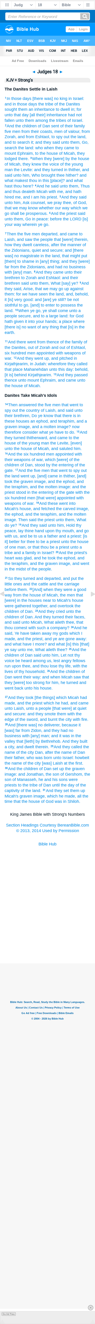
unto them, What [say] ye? (54, 283)
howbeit (82, 757)
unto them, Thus (75, 186)
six (7, 353)
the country (29, 410)
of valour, (72, 131)
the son (52, 774)
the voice (50, 164)
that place (14, 369)
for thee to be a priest (40, 541)
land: (63, 316)
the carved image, (72, 508)
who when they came (54, 148)
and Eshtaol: (49, 277)
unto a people (38, 708)
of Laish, (48, 410)
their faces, (75, 617)
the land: (26, 148)
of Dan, (27, 465)
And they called (68, 747)
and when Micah (57, 677)
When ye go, (30, 310)
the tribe (45, 104)
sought (11, 109)
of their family (72, 126)
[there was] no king (50, 98)
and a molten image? (51, 426)
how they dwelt (18, 245)
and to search (17, 142)
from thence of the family (60, 342)
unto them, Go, (75, 142)
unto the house (75, 541)
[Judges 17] (6, 604)
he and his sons (53, 779)
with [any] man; (36, 736)
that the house (27, 801)
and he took (45, 558)
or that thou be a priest (48, 547)
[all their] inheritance (48, 115)
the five (44, 405)
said (81, 213)
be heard (23, 660)
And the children (22, 126)
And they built (74, 741)
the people (43, 239)
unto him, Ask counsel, (25, 202)
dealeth (28, 191)
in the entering (40, 492)
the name (13, 763)
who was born (39, 757)
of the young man (33, 443)
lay (21, 531)
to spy (56, 136)
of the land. (31, 790)
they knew (32, 164)
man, (22, 547)
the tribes (57, 120)
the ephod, (14, 514)
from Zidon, (31, 730)
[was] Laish (52, 763)
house (77, 600)
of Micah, (67, 153)
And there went (22, 342)
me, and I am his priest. (36, 197)
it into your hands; (41, 321)
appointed (45, 353)
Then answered (22, 405)
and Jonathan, (31, 774)
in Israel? (45, 552)
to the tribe (28, 785)
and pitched (62, 358)
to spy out (78, 470)
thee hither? (67, 175)
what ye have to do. (57, 432)
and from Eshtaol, (34, 136)
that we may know (21, 208)
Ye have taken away (33, 633)
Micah (42, 191)
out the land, (75, 136)
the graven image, (30, 481)
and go (82, 531)
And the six (18, 454)
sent (55, 126)
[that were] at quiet (69, 708)
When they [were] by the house (60, 158)
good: (28, 299)
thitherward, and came (47, 437)
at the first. (73, 763)
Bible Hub (47, 844)
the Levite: (23, 169)
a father (51, 536)
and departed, (49, 578)
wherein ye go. (35, 224)
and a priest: (70, 536)
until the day (63, 785)
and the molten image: (50, 487)
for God (76, 316)
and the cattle (35, 584)
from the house (27, 595)
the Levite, (59, 443)
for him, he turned (62, 682)
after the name (58, 752)
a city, (10, 747)
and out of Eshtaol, (68, 347)
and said (65, 410)
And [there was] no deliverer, (34, 725)
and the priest (29, 703)
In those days (19, 98)
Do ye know (42, 415)
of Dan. (27, 611)
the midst (17, 569)
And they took (20, 697)
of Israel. (75, 120)
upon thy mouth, (60, 531)
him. (78, 448)
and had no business (66, 267)
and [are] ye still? (50, 299)
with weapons (68, 353)
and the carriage (64, 584)
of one (10, 547)
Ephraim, (25, 153)
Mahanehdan (36, 369)
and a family (25, 552)
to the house (46, 153)
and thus (13, 191)
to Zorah (29, 277)
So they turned (21, 578)
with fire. (80, 719)
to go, (24, 305)
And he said (48, 186)
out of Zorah (39, 347)
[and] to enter (42, 305)
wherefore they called (67, 364)
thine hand (34, 531)
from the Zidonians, (28, 267)
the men (67, 595)
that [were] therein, (71, 239)
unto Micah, (32, 622)
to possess (66, 305)
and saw (24, 239)
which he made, (61, 796)
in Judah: (38, 364)
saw (77, 677)
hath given (14, 321)
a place (65, 321)
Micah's (11, 796)
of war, (38, 459)
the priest (46, 519)
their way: (32, 677)
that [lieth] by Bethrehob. (38, 741)
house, (26, 508)
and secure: (15, 714)
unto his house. (38, 688)
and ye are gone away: (66, 639)
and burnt (48, 719)
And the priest (64, 213)
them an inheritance (36, 109)
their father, (15, 757)
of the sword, (27, 719)
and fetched (44, 508)
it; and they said (45, 142)
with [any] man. (19, 272)
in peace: (40, 219)
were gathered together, (26, 606)
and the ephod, (62, 481)
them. (23, 589)
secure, (25, 316)
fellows (79, 660)
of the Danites (67, 104)
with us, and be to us (24, 536)
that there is (65, 415)
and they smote (41, 714)
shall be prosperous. (29, 213)
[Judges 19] (89, 604)
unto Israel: (63, 757)
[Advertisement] (47, 940)
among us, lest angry (52, 660)
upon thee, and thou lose (34, 666)
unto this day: (61, 369)
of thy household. (30, 671)
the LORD (72, 219)
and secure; (53, 250)
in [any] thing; (48, 261)
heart (9, 558)
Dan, (39, 752)
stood (40, 465)
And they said (73, 197)
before (56, 219)
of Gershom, (71, 774)
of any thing (48, 327)
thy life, (65, 666)
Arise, (28, 288)
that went (70, 405)
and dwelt (25, 747)
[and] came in (49, 476)
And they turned (49, 617)
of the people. (39, 569)
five (8, 131)
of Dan (44, 126)
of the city (25, 752)
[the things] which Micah (57, 697)
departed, (50, 234)
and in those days (21, 104)
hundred (18, 353)
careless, (41, 245)
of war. (28, 503)
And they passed (72, 375)
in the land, (51, 256)
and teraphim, (62, 421)
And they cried (51, 611)
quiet (36, 250)
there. (23, 158)
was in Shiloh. (67, 801)
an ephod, (39, 421)
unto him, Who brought (34, 175)
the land (12, 476)
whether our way (54, 208)
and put (70, 578)
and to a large (45, 316)
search (11, 148)
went (17, 677)
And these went (53, 503)
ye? (13, 525)
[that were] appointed (55, 498)
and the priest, (30, 639)
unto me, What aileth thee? (42, 649)
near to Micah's (57, 600)
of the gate (64, 492)
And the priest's (73, 552)
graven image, (33, 796)
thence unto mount (22, 380)
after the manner (66, 245)
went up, (28, 476)
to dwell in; (65, 109)
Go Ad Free (9, 1314)
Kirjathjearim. (40, 375)
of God (47, 801)
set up (58, 768)
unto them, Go (18, 219)
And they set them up (65, 790)
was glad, (24, 558)
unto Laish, (15, 708)
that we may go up (52, 288)
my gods (60, 633)
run (8, 666)
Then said (27, 519)
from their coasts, (37, 131)
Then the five (19, 234)
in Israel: (76, 98)
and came (69, 234)
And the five (29, 470)
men (16, 131)
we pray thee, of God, (67, 202)
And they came (49, 272)
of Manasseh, (24, 779)
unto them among (32, 120)
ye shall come (55, 310)
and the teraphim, (41, 514)
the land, (57, 294)
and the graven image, (50, 563)
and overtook (62, 606)
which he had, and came (66, 703)
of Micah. (32, 385)
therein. (42, 747)
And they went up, (33, 358)
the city (65, 719)
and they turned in (50, 169)
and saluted (62, 448)
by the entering (60, 465)
